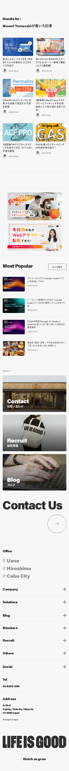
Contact (8, 659)
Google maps (10, 719)
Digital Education (14, 608)
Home (6, 370)
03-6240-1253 (11, 686)
